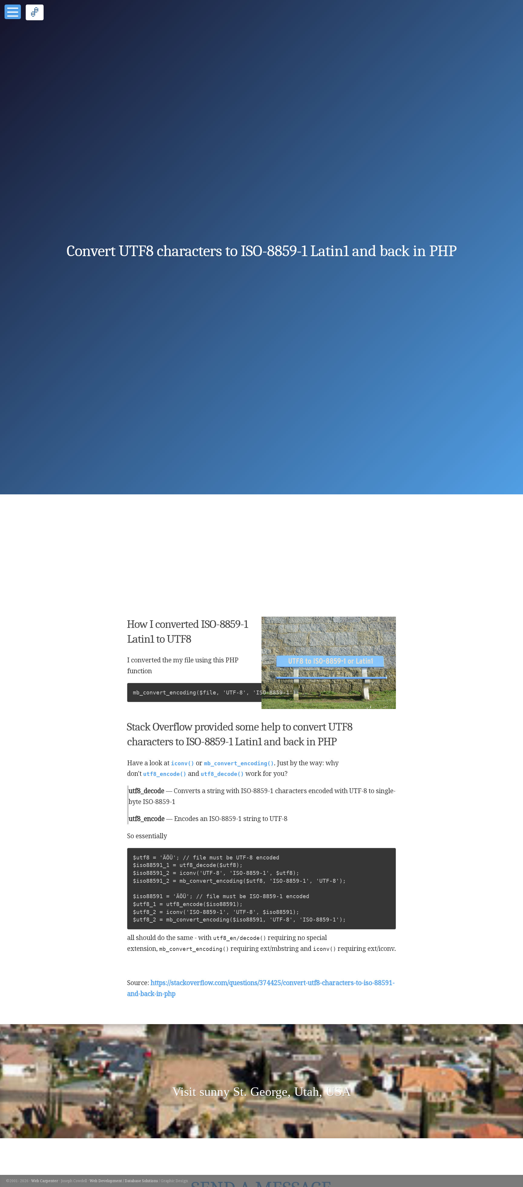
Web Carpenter (44, 1180)
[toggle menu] (13, 12)
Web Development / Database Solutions (124, 1180)
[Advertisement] (261, 557)
